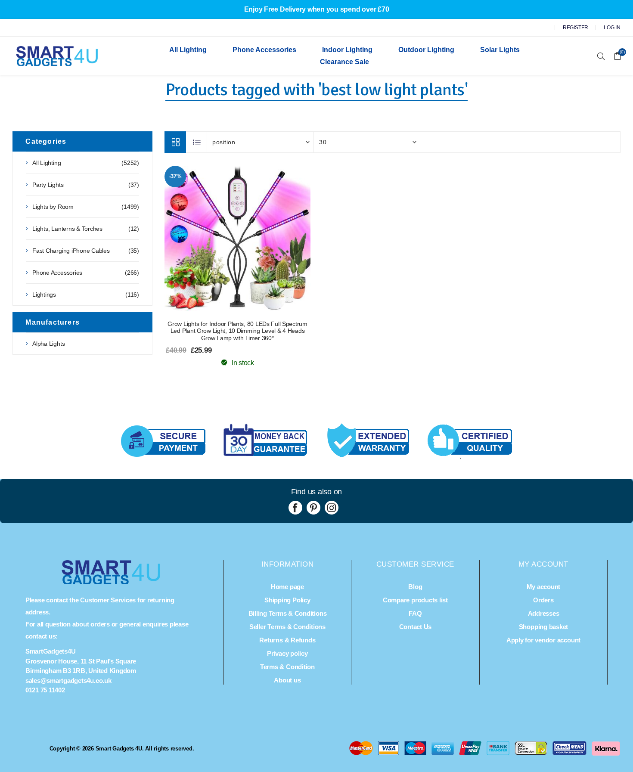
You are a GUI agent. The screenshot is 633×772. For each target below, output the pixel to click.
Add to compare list (237, 238)
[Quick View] (220, 238)
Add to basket (255, 238)
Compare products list (415, 600)
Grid (175, 142)
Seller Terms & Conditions (287, 626)
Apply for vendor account (543, 640)
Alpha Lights (48, 343)
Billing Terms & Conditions (287, 613)
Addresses (543, 613)
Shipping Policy (287, 600)
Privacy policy (287, 653)
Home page (287, 586)
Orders (543, 600)
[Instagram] (331, 508)
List (197, 142)
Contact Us (415, 626)
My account (544, 586)
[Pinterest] (313, 508)
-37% (175, 176)
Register (575, 28)
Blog (415, 586)
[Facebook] (295, 508)
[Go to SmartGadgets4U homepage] (111, 582)
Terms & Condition (287, 666)
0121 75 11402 (45, 690)
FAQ (415, 613)
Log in (612, 28)
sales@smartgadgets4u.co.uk (68, 680)
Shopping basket (543, 626)
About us (287, 680)
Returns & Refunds (287, 640)
